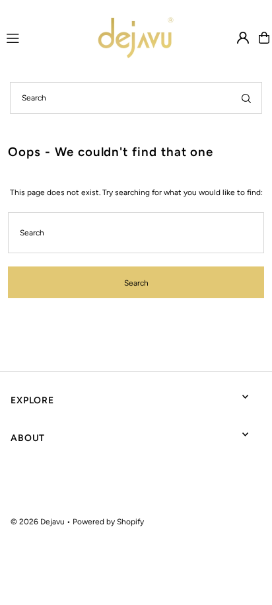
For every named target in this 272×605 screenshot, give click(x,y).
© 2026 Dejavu (38, 521)
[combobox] (136, 98)
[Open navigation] (32, 37)
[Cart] (264, 38)
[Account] (243, 38)
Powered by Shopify (108, 521)
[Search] (246, 98)
